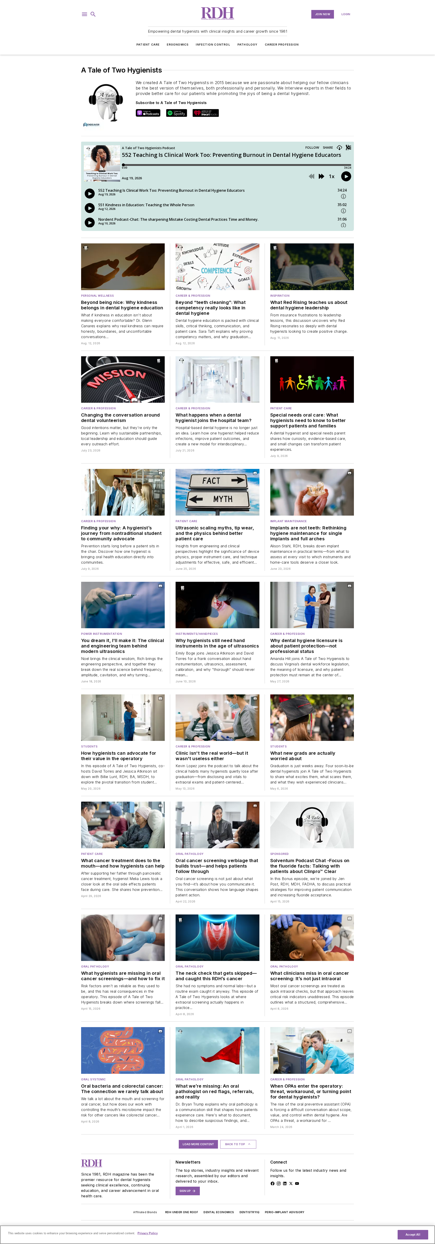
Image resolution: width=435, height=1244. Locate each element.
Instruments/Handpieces (197, 633)
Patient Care (148, 44)
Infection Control (213, 44)
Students (89, 746)
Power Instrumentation (101, 633)
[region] (217, 1234)
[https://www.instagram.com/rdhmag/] (278, 1183)
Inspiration (280, 295)
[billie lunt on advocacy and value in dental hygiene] (123, 717)
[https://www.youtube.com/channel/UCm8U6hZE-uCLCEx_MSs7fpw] (297, 1183)
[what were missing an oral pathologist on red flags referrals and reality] (217, 1050)
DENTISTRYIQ (249, 1212)
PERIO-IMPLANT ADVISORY (284, 1212)
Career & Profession (193, 295)
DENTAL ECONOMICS (218, 1212)
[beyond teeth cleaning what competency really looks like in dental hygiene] (217, 266)
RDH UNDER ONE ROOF (181, 1212)
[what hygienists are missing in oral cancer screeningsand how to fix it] (123, 937)
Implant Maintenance (288, 521)
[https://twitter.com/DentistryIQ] (291, 1183)
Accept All (413, 1234)
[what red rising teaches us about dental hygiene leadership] (312, 266)
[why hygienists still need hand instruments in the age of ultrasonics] (217, 605)
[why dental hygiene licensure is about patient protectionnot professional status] (312, 605)
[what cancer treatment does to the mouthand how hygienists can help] (123, 825)
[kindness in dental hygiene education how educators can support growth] (123, 266)
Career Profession (282, 44)
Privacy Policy (148, 1233)
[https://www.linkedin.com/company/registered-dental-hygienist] (285, 1183)
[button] (84, 14)
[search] (93, 14)
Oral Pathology (189, 854)
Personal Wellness (97, 295)
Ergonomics (177, 44)
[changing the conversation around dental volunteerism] (123, 379)
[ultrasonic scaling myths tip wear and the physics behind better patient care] (217, 492)
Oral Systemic (93, 1079)
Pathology (247, 44)
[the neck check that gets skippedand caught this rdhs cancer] (217, 937)
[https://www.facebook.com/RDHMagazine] (272, 1183)
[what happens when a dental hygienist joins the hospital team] (217, 379)
